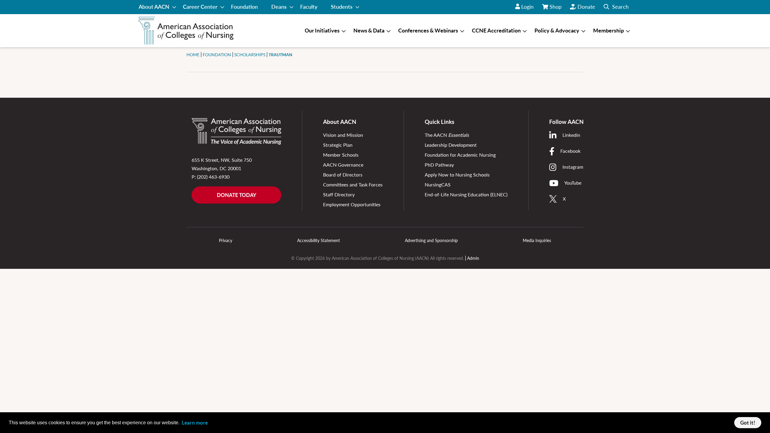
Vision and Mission (343, 135)
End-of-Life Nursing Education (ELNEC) (466, 194)
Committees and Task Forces (353, 184)
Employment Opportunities (351, 204)
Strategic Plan (338, 145)
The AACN (447, 135)
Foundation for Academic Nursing (460, 155)
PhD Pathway (439, 164)
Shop (556, 8)
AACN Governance (343, 164)
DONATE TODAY (236, 195)
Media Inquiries (537, 240)
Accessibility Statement (318, 240)
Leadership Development (451, 145)
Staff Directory (339, 194)
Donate (586, 6)
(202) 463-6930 (213, 177)
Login (527, 6)
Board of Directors (342, 174)
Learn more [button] (195, 422)
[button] (616, 7)
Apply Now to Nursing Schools (457, 174)
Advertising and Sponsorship (431, 240)
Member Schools (341, 155)
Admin (473, 258)
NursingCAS (438, 184)
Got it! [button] (747, 422)
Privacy (225, 240)
